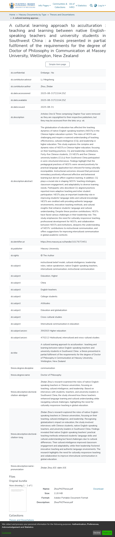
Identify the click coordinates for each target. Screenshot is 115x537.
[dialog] (57, 529)
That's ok (107, 532)
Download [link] (98, 488)
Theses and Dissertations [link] (62, 14)
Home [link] (12, 14)
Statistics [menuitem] (82, 5)
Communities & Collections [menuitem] (60, 5)
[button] (22, 5)
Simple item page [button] (57, 64)
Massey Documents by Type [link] (32, 14)
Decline (97, 532)
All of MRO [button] (71, 5)
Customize (6, 532)
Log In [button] (101, 5)
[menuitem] (72, 5)
